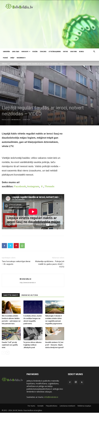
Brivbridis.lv (16, 119)
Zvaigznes (43, 51)
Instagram (33, 186)
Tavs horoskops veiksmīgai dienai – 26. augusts (16, 262)
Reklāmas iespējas (84, 406)
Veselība (35, 51)
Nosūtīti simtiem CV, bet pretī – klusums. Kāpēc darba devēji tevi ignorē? (54, 344)
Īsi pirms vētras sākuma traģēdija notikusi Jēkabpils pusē (32, 344)
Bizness (81, 51)
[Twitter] (10, 245)
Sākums (4, 64)
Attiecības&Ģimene (55, 51)
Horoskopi (25, 51)
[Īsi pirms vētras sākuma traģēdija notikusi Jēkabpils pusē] (32, 333)
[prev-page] (3, 352)
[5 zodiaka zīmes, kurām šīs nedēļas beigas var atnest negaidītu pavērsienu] (32, 307)
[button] (94, 51)
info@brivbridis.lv (51, 397)
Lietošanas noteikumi (67, 406)
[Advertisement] (49, 29)
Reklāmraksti (21, 58)
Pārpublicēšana (51, 406)
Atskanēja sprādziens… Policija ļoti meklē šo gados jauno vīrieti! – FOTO (49, 264)
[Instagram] (76, 382)
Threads (49, 186)
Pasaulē (5, 58)
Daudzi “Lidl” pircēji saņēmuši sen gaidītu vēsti (10, 344)
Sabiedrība (6, 51)
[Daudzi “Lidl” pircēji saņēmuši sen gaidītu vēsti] (11, 333)
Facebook (20, 186)
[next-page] (7, 352)
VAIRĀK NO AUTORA (29, 295)
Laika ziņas (15, 51)
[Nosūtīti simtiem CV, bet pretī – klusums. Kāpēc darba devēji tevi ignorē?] (54, 333)
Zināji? (12, 58)
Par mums (31, 406)
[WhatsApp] (22, 245)
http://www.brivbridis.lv (28, 282)
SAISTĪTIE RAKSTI (10, 295)
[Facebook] (4, 245)
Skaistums (73, 51)
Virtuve (65, 51)
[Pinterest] (16, 245)
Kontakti (40, 406)
